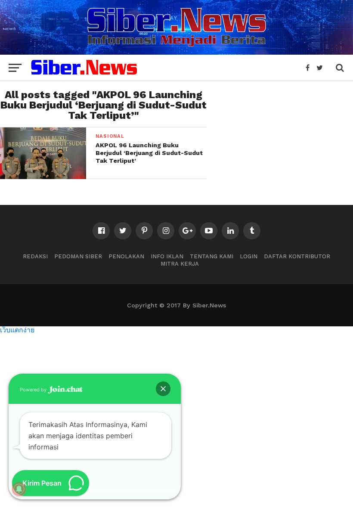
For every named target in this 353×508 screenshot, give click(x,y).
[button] (163, 388)
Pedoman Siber (78, 256)
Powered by (34, 390)
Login (248, 256)
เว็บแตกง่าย (17, 329)
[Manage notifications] (19, 489)
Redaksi (35, 256)
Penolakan (126, 256)
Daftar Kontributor (297, 256)
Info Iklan (167, 256)
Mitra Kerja (180, 263)
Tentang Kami (211, 256)
